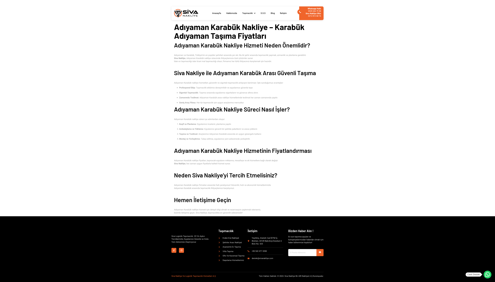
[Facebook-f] (173, 250)
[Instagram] (181, 250)
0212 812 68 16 (313, 14)
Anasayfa (216, 13)
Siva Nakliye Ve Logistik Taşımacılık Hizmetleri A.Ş (193, 276)
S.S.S (263, 13)
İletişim (283, 13)
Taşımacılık (247, 13)
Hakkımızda (231, 13)
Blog (273, 13)
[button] (487, 274)
